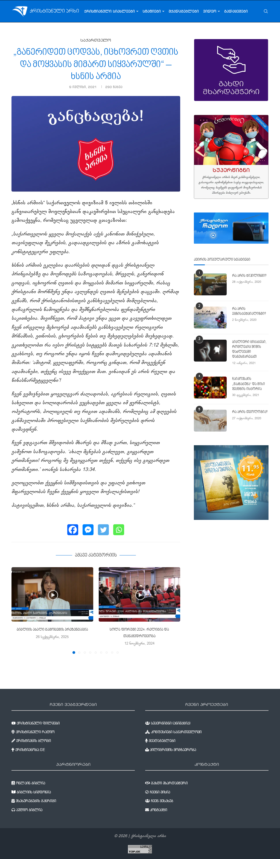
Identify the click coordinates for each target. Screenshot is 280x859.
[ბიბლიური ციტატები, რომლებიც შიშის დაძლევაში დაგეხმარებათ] (210, 351)
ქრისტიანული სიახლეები (109, 11)
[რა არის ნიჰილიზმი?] (210, 284)
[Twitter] (103, 529)
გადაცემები (236, 11)
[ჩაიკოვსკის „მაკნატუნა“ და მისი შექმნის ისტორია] (210, 387)
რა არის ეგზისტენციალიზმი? (249, 311)
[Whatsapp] (118, 529)
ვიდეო (209, 11)
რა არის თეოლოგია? (249, 412)
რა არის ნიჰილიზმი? (249, 276)
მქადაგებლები (184, 11)
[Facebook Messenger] (88, 529)
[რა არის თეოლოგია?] (210, 421)
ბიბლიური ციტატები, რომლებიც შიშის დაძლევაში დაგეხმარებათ (249, 349)
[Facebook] (72, 529)
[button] (19, 610)
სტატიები (152, 11)
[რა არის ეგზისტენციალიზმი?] (210, 317)
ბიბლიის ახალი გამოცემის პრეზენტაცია (52, 630)
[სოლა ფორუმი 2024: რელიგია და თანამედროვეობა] (139, 594)
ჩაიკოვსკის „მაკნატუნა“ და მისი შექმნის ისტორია (248, 384)
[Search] (266, 11)
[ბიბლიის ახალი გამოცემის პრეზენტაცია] (52, 594)
